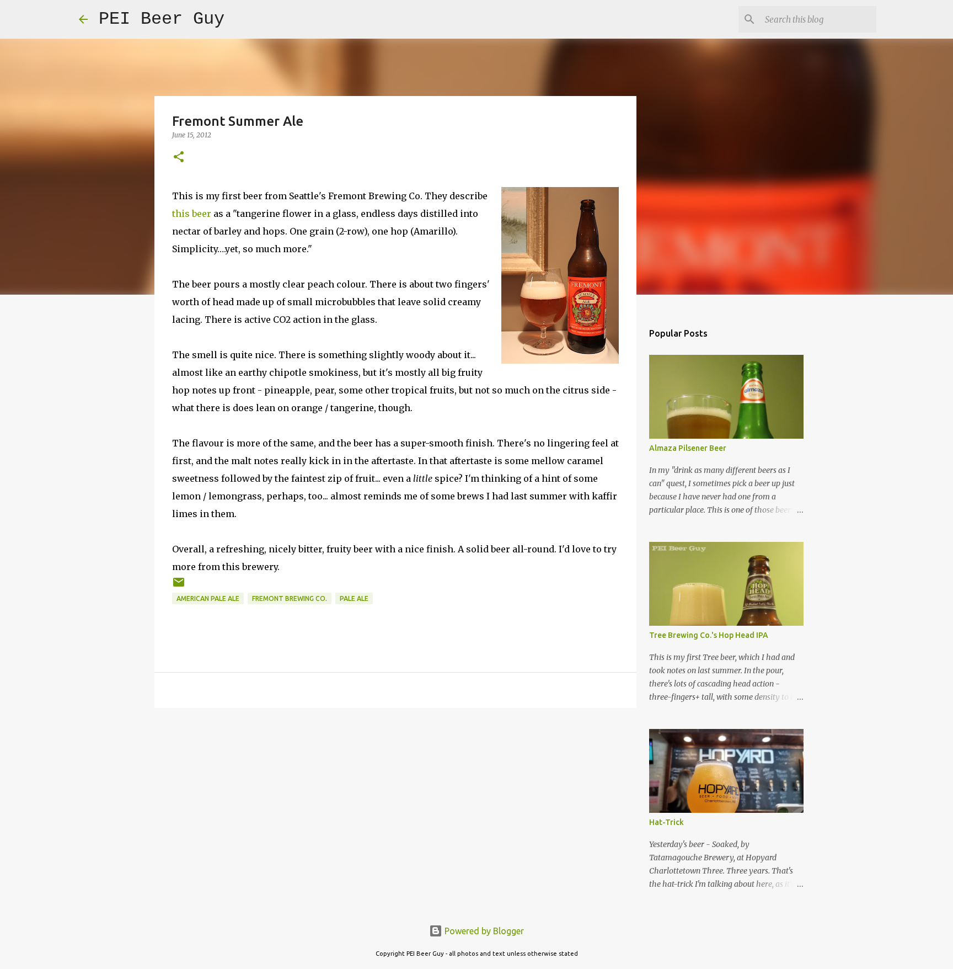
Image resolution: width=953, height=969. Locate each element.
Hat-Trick (666, 822)
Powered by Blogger (483, 931)
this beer (191, 213)
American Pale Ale (207, 598)
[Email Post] (178, 586)
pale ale (354, 598)
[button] (178, 157)
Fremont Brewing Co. (289, 598)
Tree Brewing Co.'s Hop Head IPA (708, 635)
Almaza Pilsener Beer (687, 448)
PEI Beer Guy (161, 19)
